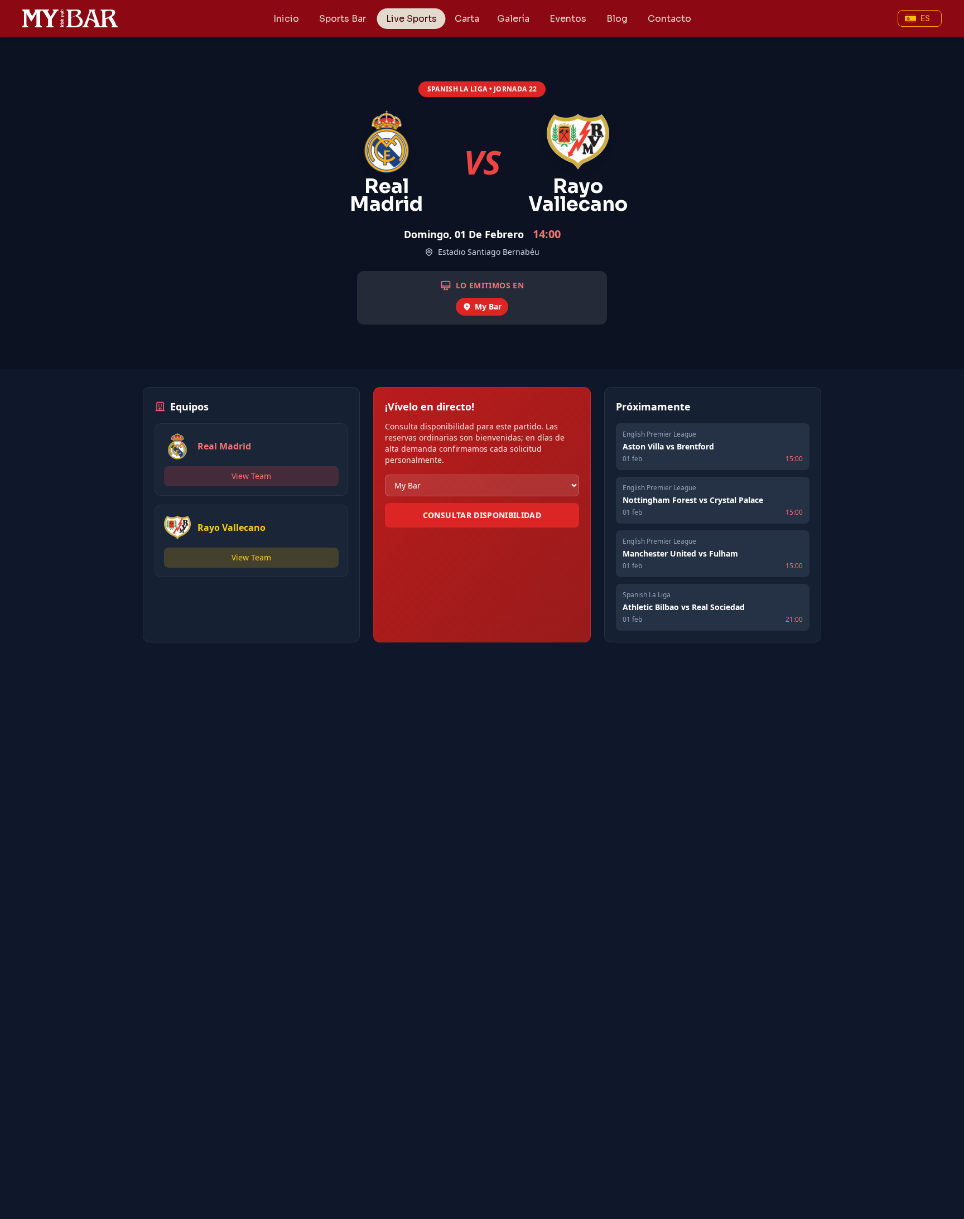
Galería (513, 19)
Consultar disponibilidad (482, 515)
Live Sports (411, 19)
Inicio (286, 19)
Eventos (568, 19)
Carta (467, 19)
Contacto (669, 19)
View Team (251, 476)
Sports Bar (342, 19)
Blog (617, 19)
